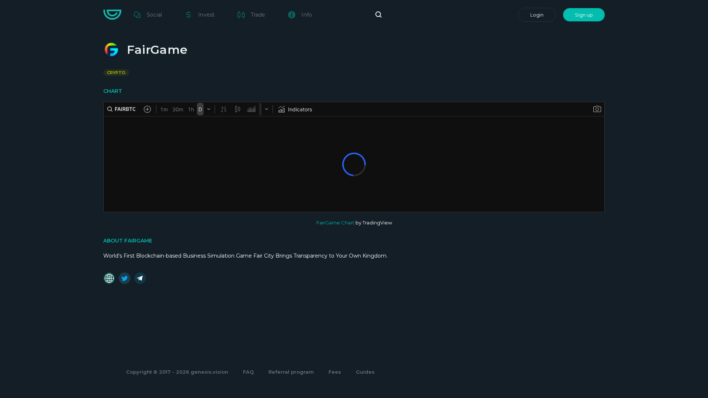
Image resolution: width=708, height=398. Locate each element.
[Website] (109, 278)
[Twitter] (125, 278)
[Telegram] (140, 278)
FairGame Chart (335, 223)
